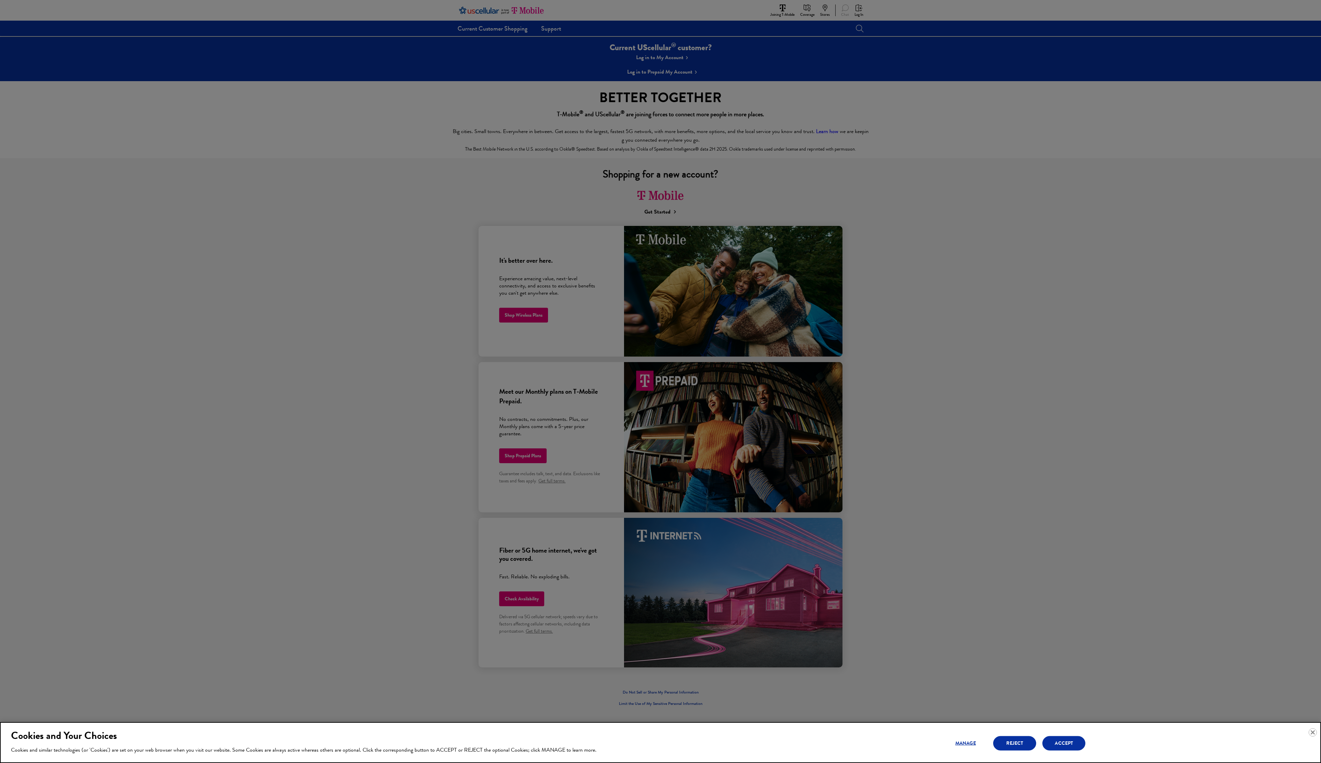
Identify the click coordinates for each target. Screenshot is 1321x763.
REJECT (1014, 742)
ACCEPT (1064, 742)
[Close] (1313, 732)
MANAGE (965, 742)
